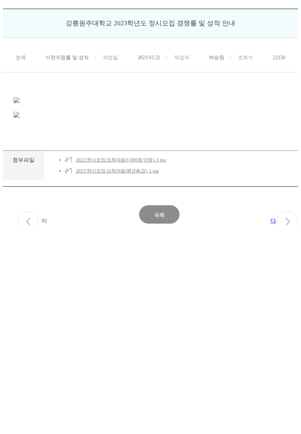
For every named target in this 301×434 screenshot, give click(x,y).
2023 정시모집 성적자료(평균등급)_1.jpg (117, 171)
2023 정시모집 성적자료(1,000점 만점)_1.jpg (121, 160)
